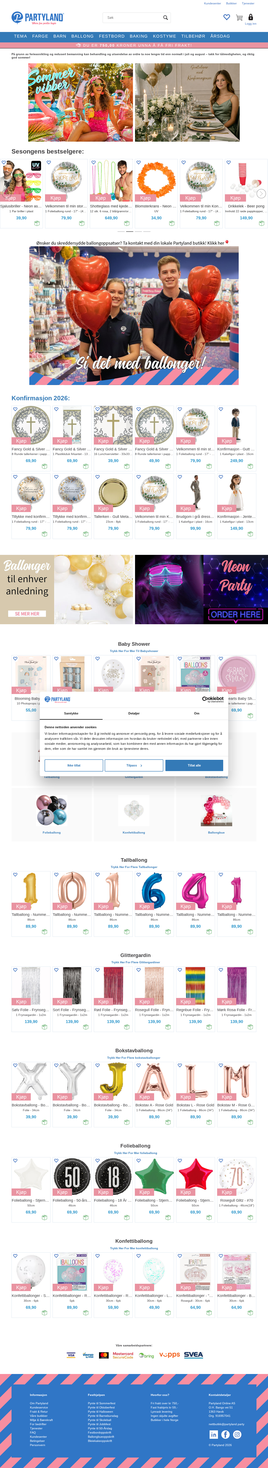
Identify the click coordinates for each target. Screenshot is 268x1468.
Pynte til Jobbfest (99, 1424)
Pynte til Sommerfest (101, 1403)
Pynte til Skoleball (99, 1420)
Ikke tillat (73, 765)
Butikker (231, 3)
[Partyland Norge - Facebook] (225, 1434)
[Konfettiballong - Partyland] (133, 810)
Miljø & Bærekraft (41, 1420)
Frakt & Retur (39, 1411)
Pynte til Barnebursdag (103, 1415)
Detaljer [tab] (134, 713)
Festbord (112, 36)
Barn (59, 36)
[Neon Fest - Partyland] (201, 589)
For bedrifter (38, 1424)
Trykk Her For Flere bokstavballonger (134, 1057)
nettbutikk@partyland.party (226, 1424)
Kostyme (164, 36)
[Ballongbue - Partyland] (216, 810)
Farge (40, 36)
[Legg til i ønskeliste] (48, 162)
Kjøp (55, 198)
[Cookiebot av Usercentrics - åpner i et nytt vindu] (205, 700)
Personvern (37, 1445)
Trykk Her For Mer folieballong (135, 1153)
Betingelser (37, 1441)
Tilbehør (193, 36)
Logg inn (250, 23)
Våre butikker (39, 1415)
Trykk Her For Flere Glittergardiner (136, 962)
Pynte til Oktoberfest (101, 1407)
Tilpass (131, 765)
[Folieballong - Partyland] (51, 810)
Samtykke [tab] (71, 713)
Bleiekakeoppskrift (100, 1441)
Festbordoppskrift (99, 1432)
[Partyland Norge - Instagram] (237, 1434)
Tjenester (248, 3)
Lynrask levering (161, 1411)
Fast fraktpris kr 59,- (164, 1407)
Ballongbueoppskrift (101, 1436)
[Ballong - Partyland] (66, 589)
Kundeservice (39, 1407)
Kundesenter (212, 3)
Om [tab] (196, 713)
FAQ (33, 1432)
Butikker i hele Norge (164, 1420)
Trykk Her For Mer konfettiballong (134, 1248)
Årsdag (220, 36)
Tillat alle (194, 765)
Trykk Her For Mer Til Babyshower (134, 651)
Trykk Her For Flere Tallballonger (134, 867)
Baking (139, 36)
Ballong (82, 36)
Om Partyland (39, 1403)
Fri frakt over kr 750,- (165, 1403)
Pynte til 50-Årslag (100, 1428)
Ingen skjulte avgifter (164, 1415)
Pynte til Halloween (100, 1411)
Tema (20, 36)
